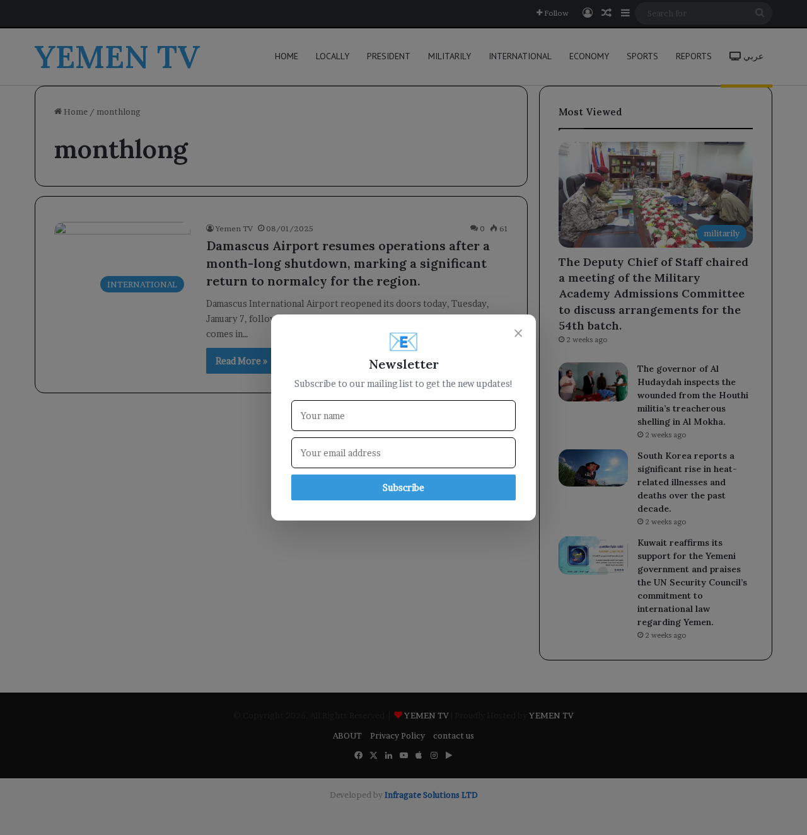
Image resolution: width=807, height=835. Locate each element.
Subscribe (403, 487)
